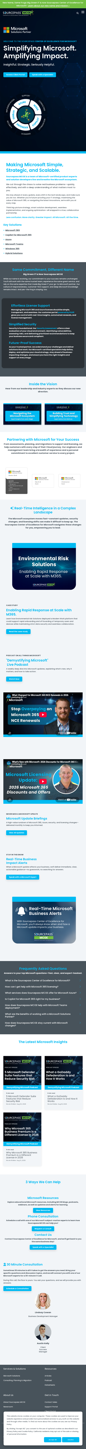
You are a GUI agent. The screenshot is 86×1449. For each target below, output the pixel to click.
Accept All (53, 1440)
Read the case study (18, 631)
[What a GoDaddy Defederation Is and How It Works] (64, 1073)
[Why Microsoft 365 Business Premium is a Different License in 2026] (22, 1129)
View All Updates (16, 832)
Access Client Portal (15, 74)
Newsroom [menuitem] (8, 1406)
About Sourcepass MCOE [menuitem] (14, 1402)
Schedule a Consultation (17, 1288)
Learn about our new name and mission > (49, 5)
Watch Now (14, 679)
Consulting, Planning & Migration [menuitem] (17, 1380)
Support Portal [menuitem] (51, 1406)
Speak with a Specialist (42, 74)
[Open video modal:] (22, 414)
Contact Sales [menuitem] (51, 1402)
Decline (71, 1440)
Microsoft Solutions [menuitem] (11, 1376)
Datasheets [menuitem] (50, 1385)
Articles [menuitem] (48, 1376)
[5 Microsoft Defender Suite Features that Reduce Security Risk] (22, 1073)
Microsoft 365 (12, 230)
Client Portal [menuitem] (50, 1411)
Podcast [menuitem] (48, 1380)
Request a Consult (43, 1228)
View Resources (43, 1210)
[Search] (77, 13)
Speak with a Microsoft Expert (22, 877)
